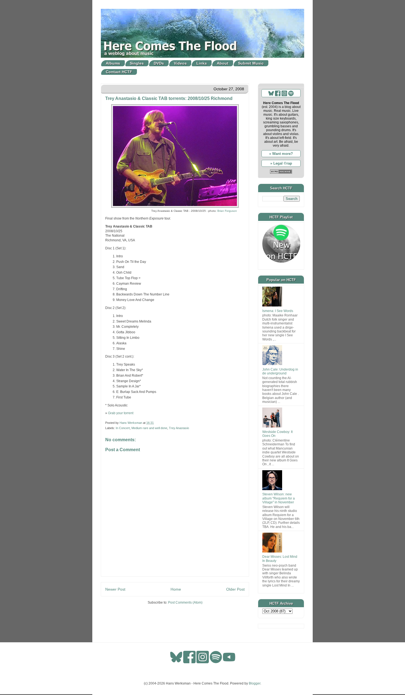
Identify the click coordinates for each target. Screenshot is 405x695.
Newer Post (115, 589)
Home (176, 589)
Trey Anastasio (179, 428)
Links (201, 63)
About (222, 63)
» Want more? (281, 154)
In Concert (123, 428)
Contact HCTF (119, 72)
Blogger (254, 683)
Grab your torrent (120, 413)
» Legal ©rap (281, 163)
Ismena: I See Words (277, 311)
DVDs (159, 63)
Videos (180, 63)
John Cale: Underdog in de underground (280, 371)
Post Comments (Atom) (185, 602)
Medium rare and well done (149, 428)
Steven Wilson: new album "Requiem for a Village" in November (278, 498)
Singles (137, 63)
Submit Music (251, 63)
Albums (113, 63)
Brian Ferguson (227, 210)
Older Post (235, 589)
